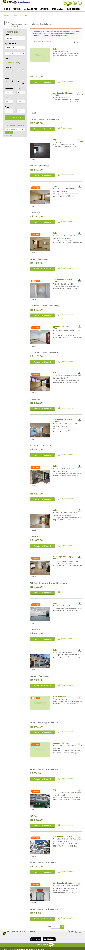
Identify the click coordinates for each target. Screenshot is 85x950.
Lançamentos (30, 9)
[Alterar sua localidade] (65, 3)
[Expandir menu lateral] (80, 3)
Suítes (18, 89)
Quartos (8, 67)
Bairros (8, 58)
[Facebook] (68, 933)
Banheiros (9, 89)
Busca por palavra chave (14, 126)
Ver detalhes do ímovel (42, 82)
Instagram (32, 931)
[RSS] (78, 933)
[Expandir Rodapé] (43, 945)
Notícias (44, 9)
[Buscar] (9, 132)
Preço (7, 98)
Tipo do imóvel (10, 44)
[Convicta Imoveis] (79, 744)
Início (7, 9)
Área (7, 107)
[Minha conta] (75, 3)
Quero (7, 34)
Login (7, 931)
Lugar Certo (10, 2)
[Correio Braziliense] (24, 2)
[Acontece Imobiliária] (79, 187)
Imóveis (16, 9)
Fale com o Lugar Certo (19, 931)
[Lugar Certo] (4, 933)
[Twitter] (72, 933)
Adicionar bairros (11, 63)
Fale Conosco (74, 9)
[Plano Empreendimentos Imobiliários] (79, 697)
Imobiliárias (58, 9)
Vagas (7, 78)
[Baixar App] (35, 941)
